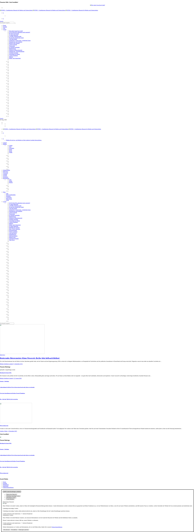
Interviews (5, 171)
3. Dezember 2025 (12, 431)
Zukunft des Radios (14, 238)
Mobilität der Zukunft (14, 227)
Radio (10, 149)
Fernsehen (11, 148)
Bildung (11, 57)
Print (10, 147)
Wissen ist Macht (13, 231)
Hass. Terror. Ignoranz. (14, 229)
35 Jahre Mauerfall (13, 35)
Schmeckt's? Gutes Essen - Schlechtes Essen (20, 40)
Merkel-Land (12, 237)
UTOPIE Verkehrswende (15, 36)
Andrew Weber (3, 431)
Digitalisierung (12, 234)
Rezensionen (6, 178)
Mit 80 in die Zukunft (14, 43)
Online (10, 145)
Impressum (5, 486)
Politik (10, 152)
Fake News (12, 240)
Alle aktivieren (6, 529)
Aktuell (5, 142)
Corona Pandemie (13, 55)
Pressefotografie (13, 230)
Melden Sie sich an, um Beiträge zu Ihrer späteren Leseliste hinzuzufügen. (24, 140)
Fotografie (5, 173)
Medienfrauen (12, 48)
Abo (4, 28)
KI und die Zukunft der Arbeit (16, 37)
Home (4, 25)
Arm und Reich (13, 233)
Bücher (11, 182)
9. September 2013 (18, 364)
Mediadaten (6, 484)
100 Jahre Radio (13, 39)
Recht (10, 151)
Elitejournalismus (13, 236)
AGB (7, 200)
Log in (1, 21)
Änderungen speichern (23, 529)
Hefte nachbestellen (11, 194)
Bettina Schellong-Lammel (6, 364)
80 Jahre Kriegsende (14, 33)
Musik (10, 181)
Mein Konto (9, 199)
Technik (5, 175)
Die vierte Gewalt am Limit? (16, 31)
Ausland (5, 174)
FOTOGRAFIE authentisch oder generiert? (19, 32)
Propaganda (12, 46)
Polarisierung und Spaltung (15, 42)
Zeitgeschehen (6, 170)
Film (10, 179)
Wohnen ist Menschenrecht (15, 50)
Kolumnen (5, 177)
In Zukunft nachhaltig (14, 47)
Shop (4, 192)
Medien (5, 144)
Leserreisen (9, 197)
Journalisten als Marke (14, 54)
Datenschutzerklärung (8, 487)
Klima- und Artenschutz (15, 58)
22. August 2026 (17, 378)
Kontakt (5, 26)
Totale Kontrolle (13, 44)
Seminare (8, 196)
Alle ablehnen (14, 529)
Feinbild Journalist (13, 52)
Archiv (4, 29)
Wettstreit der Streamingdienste (16, 51)
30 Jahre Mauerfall (13, 226)
